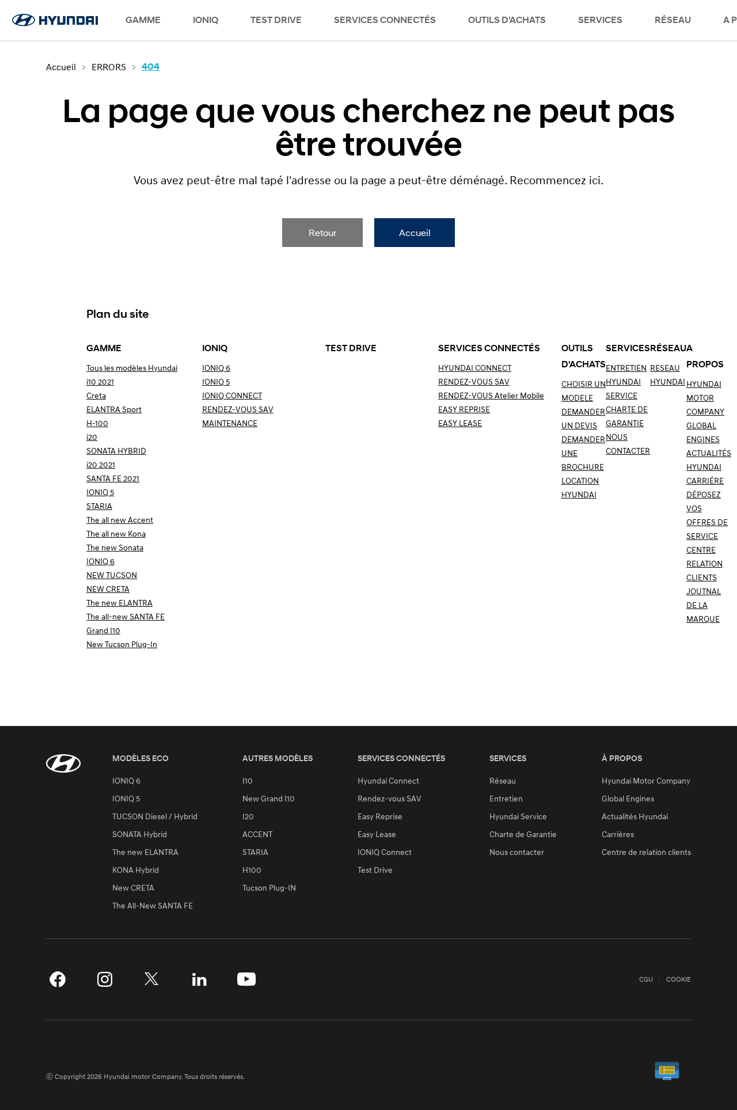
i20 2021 (100, 464)
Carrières (618, 834)
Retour (322, 232)
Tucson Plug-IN (269, 888)
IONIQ (205, 19)
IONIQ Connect (385, 852)
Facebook (57, 979)
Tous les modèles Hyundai (131, 367)
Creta (96, 395)
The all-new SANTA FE (125, 616)
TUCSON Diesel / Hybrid (154, 816)
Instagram (104, 979)
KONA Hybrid (135, 870)
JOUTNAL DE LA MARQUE (703, 605)
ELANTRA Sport (114, 409)
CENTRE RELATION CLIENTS (704, 563)
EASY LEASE (460, 423)
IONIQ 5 (100, 492)
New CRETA (133, 888)
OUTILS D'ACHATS (507, 19)
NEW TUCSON (111, 575)
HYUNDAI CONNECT (474, 367)
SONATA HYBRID (116, 450)
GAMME (143, 19)
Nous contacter (516, 852)
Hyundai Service (518, 816)
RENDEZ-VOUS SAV (237, 409)
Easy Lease (377, 834)
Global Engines (628, 799)
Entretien (506, 799)
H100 (251, 870)
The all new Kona (116, 533)
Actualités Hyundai (635, 816)
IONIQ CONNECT (232, 395)
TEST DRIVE (276, 19)
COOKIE (678, 979)
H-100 (97, 423)
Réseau (502, 781)
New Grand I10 (268, 799)
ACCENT (257, 834)
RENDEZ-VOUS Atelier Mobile (491, 395)
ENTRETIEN (626, 367)
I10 (247, 781)
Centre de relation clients (646, 852)
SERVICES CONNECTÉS (385, 19)
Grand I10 (103, 630)
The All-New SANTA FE (152, 906)
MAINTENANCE (229, 423)
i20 (91, 437)
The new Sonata (114, 547)
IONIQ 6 (100, 561)
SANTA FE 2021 (112, 478)
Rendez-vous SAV (389, 799)
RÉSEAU (673, 19)
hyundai (55, 20)
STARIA (99, 506)
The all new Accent (119, 519)
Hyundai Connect (388, 781)
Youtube (246, 979)
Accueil (415, 232)
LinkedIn (199, 979)
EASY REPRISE (464, 409)
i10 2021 (100, 381)
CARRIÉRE (705, 480)
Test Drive (375, 870)
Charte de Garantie (523, 834)
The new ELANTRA (119, 602)
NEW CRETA (108, 589)
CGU (646, 979)
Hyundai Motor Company (646, 781)
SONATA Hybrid (139, 834)
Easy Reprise (380, 816)
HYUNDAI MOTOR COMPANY (705, 397)
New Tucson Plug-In (121, 644)
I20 (248, 816)
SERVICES (600, 19)
